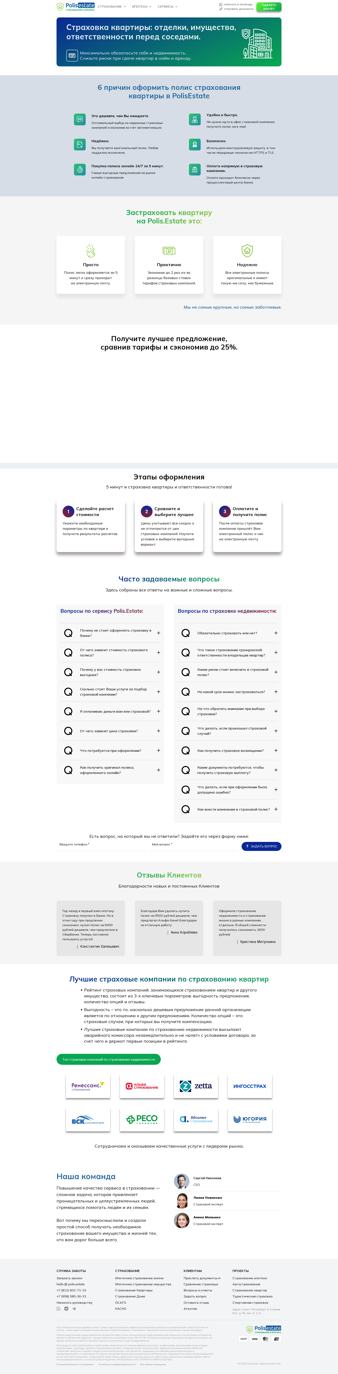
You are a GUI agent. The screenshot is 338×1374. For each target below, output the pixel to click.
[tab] (109, 1059)
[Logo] (76, 7)
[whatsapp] (58, 1309)
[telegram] (74, 1309)
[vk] (66, 1309)
